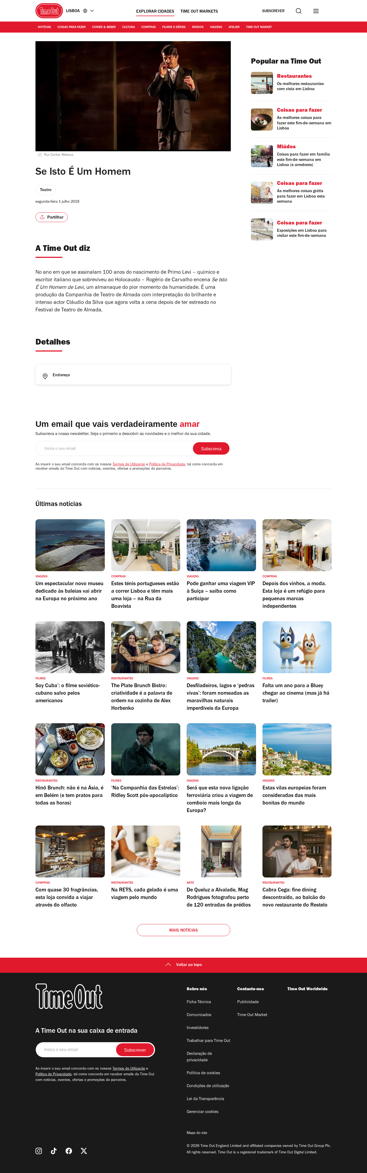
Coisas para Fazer (71, 27)
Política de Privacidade (167, 465)
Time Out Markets (199, 12)
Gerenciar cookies (202, 1112)
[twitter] (84, 1151)
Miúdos (198, 27)
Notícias (44, 27)
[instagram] (38, 1151)
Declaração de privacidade (199, 1057)
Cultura (128, 27)
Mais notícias (183, 931)
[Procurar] (298, 11)
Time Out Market (259, 27)
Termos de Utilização (129, 465)
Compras (148, 27)
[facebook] (69, 1151)
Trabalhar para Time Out (208, 1041)
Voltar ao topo (189, 965)
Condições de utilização (208, 1086)
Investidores (197, 1028)
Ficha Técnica (199, 1002)
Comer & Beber (104, 27)
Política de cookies (203, 1073)
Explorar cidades (155, 12)
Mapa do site (197, 1133)
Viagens (216, 27)
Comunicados (199, 1015)
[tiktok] (54, 1151)
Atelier (234, 27)
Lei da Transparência (205, 1099)
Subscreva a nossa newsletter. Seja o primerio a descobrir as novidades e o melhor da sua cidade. (123, 434)
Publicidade (248, 1002)
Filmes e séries (174, 27)
